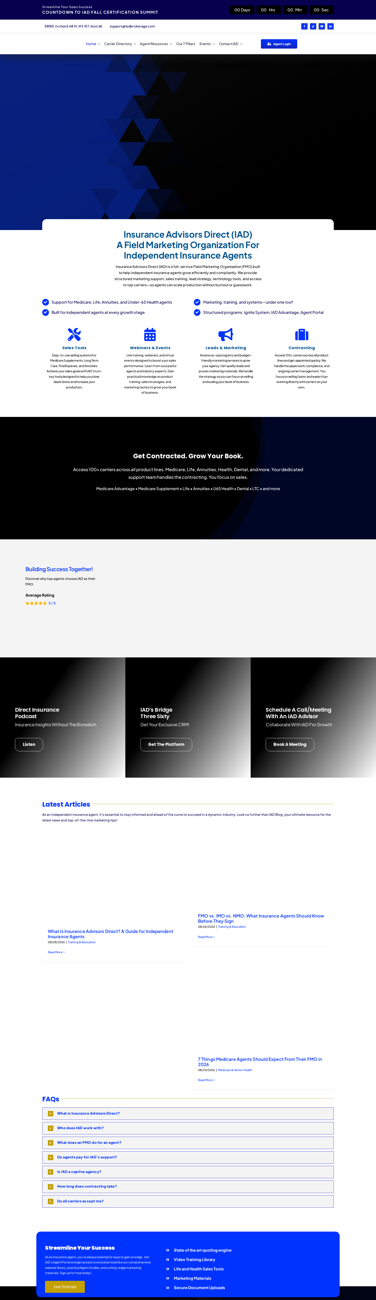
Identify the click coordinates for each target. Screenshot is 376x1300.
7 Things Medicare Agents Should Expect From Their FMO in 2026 (260, 1061)
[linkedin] (330, 26)
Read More (55, 952)
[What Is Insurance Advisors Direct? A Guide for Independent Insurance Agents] (112, 875)
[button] (188, 1114)
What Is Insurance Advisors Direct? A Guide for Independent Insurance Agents (110, 933)
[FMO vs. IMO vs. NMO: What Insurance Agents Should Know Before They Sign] (263, 867)
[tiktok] (313, 26)
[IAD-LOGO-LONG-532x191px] (59, 39)
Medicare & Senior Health (235, 1070)
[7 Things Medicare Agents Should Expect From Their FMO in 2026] (263, 1003)
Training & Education (82, 942)
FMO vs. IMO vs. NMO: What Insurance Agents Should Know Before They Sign (261, 918)
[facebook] (304, 26)
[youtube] (322, 26)
